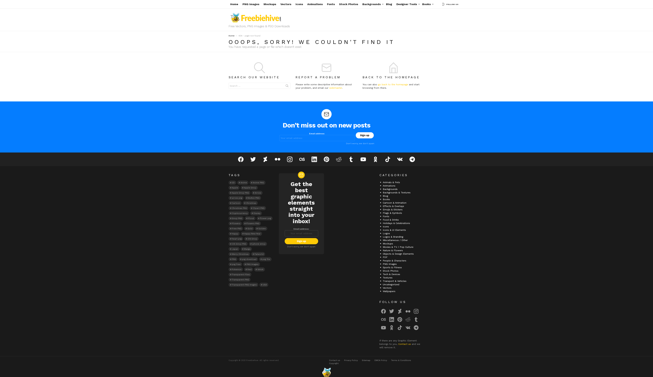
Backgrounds (371, 4)
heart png (237, 239)
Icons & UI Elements (394, 230)
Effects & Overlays (393, 206)
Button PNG (253, 198)
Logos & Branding (393, 236)
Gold (249, 228)
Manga (247, 249)
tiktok (260, 269)
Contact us (405, 344)
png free (236, 264)
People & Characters (394, 260)
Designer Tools (406, 4)
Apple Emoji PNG (240, 193)
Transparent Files (241, 274)
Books (426, 4)
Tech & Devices (391, 274)
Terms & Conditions (401, 360)
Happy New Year (252, 233)
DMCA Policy (380, 360)
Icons (299, 4)
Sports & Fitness (392, 267)
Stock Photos (348, 4)
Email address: (317, 133)
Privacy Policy (351, 360)
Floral (251, 218)
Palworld (259, 254)
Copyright (334, 363)
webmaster (335, 87)
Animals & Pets (391, 182)
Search (287, 86)
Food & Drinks (391, 219)
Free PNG (236, 228)
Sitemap (366, 360)
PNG (234, 259)
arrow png (237, 198)
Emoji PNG (237, 218)
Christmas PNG (239, 208)
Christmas (251, 203)
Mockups (270, 4)
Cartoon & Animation (394, 202)
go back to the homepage (393, 84)
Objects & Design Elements (398, 253)
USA (265, 285)
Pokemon (236, 269)
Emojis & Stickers (393, 209)
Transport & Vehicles (394, 281)
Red (249, 269)
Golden (262, 228)
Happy (235, 233)
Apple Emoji (250, 188)
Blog (389, 4)
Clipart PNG (258, 208)
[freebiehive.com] (326, 372)
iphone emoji (258, 244)
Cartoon (236, 203)
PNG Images (250, 4)
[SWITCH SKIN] (443, 4)
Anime (244, 182)
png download (249, 259)
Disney (257, 213)
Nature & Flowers (393, 250)
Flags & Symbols (392, 213)
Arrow (258, 193)
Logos (386, 233)
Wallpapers (389, 291)
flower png (265, 218)
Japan (235, 249)
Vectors (285, 4)
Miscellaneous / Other (395, 240)
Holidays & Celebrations (396, 223)
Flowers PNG (252, 223)
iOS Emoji (252, 239)
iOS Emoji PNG (239, 244)
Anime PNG (258, 182)
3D (233, 182)
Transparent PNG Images (244, 285)
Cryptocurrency (240, 213)
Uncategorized (391, 284)
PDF (385, 257)
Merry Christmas (240, 254)
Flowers (236, 223)
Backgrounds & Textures (397, 192)
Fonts (331, 4)
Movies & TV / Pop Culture (398, 247)
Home (234, 4)
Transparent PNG (240, 279)
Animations (315, 4)
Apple (235, 188)
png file (266, 259)
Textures (387, 277)
